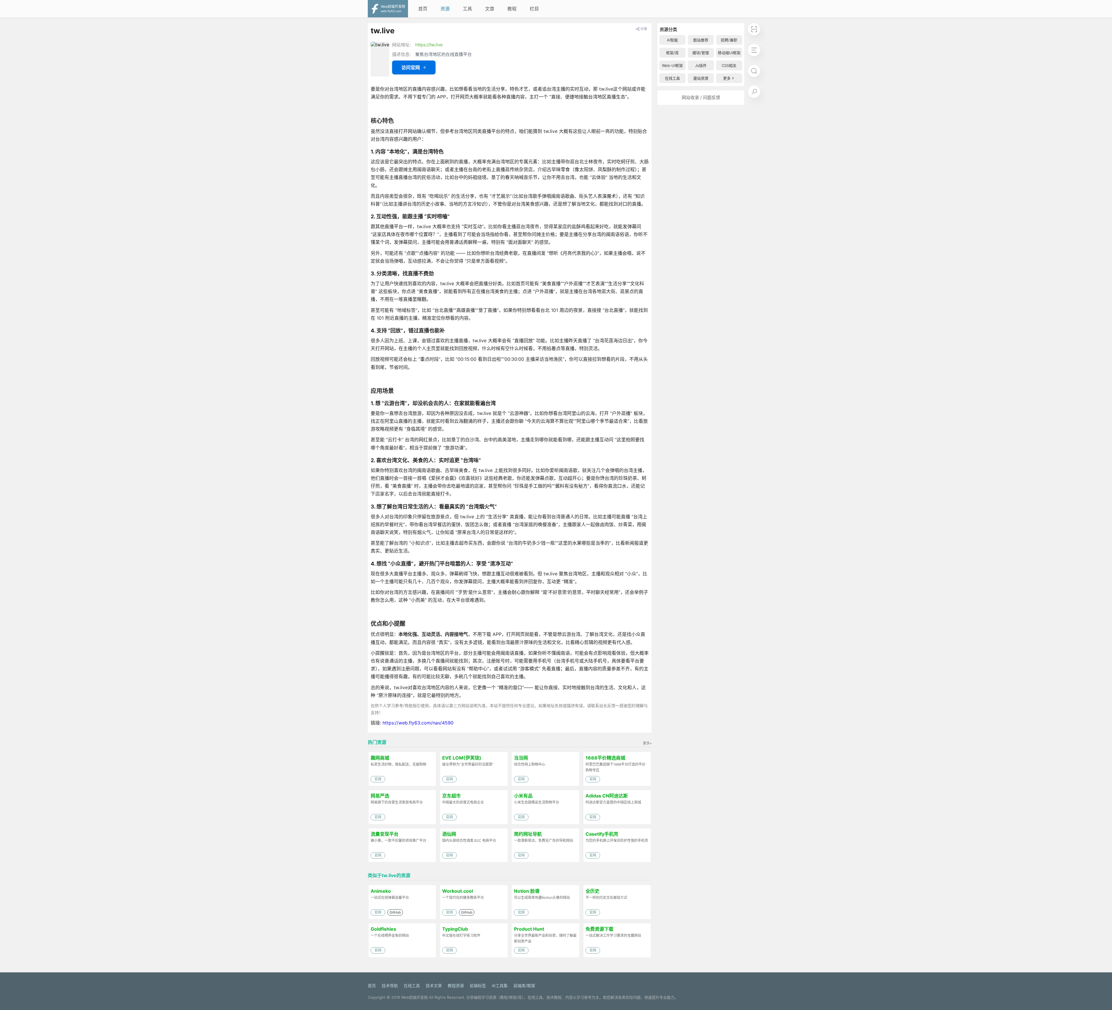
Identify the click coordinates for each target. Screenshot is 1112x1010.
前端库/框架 (524, 985)
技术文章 (434, 985)
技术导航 (390, 985)
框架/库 (672, 52)
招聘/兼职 (729, 40)
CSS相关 (729, 65)
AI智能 (672, 40)
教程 (512, 9)
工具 (467, 9)
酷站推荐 (700, 40)
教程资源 (456, 985)
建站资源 (700, 78)
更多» (647, 743)
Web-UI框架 (672, 65)
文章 (489, 9)
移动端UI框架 (729, 52)
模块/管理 (700, 52)
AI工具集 (500, 985)
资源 (445, 9)
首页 (422, 9)
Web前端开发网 (414, 997)
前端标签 (478, 985)
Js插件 (701, 65)
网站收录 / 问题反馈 (701, 97)
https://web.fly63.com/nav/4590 (418, 723)
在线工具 (672, 78)
